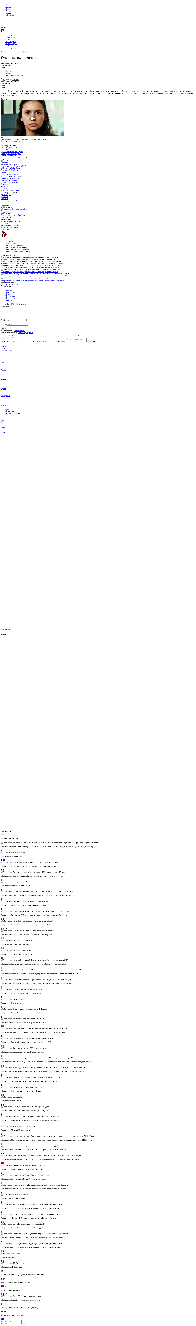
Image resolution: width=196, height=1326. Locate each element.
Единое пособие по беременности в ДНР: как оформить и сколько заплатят (30, 268)
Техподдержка (11, 243)
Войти (3, 27)
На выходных (10, 42)
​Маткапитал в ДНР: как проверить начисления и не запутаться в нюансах (29, 272)
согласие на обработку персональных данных (76, 335)
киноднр (4, 139)
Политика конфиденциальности (17, 251)
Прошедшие (14, 48)
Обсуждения (10, 15)
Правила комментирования (16, 247)
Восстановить (19, 331)
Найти (25, 52)
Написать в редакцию (9, 284)
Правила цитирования (14, 245)
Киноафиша (10, 38)
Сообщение (60, 341)
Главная (8, 3)
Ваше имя (5, 341)
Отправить (91, 341)
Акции (8, 13)
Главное (8, 35)
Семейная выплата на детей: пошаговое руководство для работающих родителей (32, 280)
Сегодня (8, 40)
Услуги (8, 11)
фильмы (44, 139)
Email (3, 320)
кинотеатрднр (34, 139)
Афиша (8, 7)
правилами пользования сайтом (40, 335)
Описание (5, 85)
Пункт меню (10, 411)
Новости (8, 9)
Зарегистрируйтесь (25, 333)
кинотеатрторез (14, 139)
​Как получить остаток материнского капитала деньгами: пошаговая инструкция (32, 263)
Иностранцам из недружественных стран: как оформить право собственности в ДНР (34, 276)
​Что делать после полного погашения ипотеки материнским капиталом (28, 259)
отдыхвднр (25, 139)
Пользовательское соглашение (17, 249)
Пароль (4, 324)
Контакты (9, 241)
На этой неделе (11, 44)
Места (7, 5)
